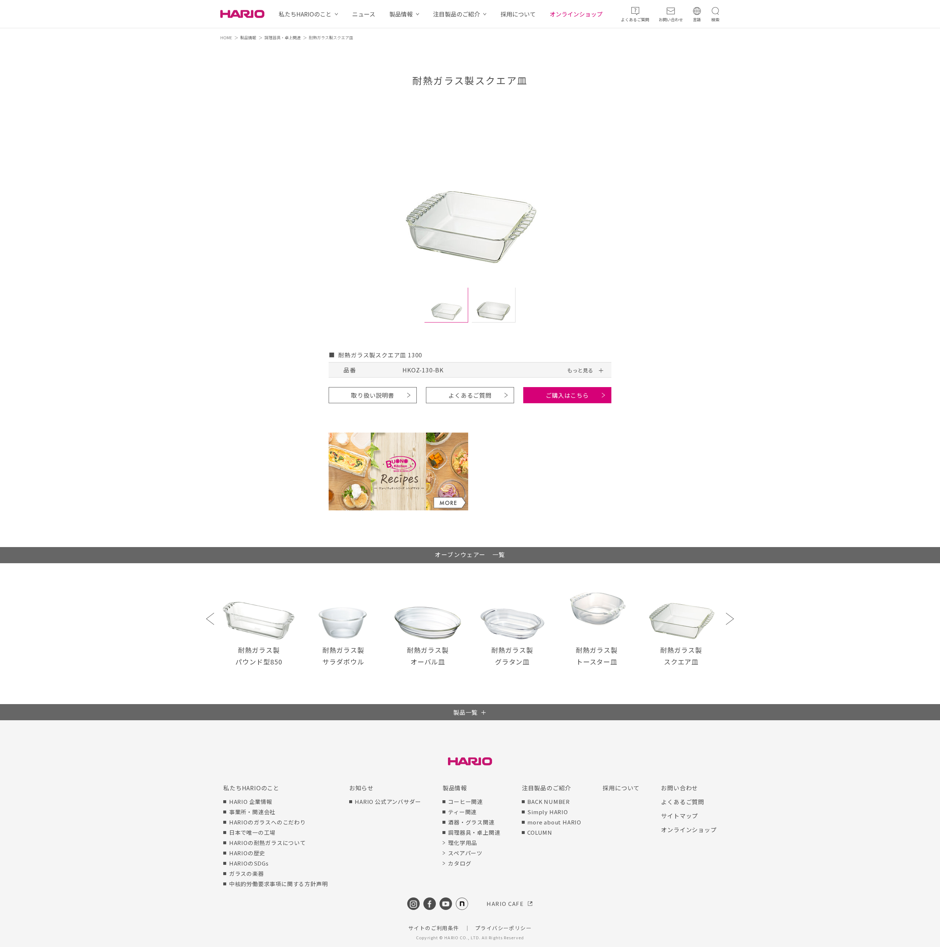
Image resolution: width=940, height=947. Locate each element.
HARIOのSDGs (249, 863)
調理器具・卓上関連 (282, 37)
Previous (210, 619)
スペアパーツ (465, 853)
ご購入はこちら (567, 395)
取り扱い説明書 (372, 395)
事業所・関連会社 (252, 812)
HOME (226, 37)
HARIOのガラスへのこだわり (267, 822)
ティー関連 (462, 812)
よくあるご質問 (470, 395)
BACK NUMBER (548, 801)
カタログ (459, 863)
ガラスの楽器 (246, 873)
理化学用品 (462, 842)
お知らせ (361, 788)
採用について (518, 14)
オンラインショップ (576, 14)
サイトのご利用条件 (433, 927)
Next (730, 619)
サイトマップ (679, 816)
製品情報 (401, 14)
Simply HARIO (547, 812)
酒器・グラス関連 (471, 822)
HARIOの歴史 (247, 853)
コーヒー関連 (465, 801)
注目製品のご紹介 (456, 14)
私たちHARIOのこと (305, 14)
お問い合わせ (679, 788)
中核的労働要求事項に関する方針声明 (278, 883)
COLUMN (539, 832)
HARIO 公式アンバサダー (388, 801)
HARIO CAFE (505, 903)
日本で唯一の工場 (252, 832)
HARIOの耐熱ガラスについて (267, 842)
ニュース (363, 14)
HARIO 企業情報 (250, 801)
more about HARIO (554, 822)
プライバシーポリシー (503, 927)
